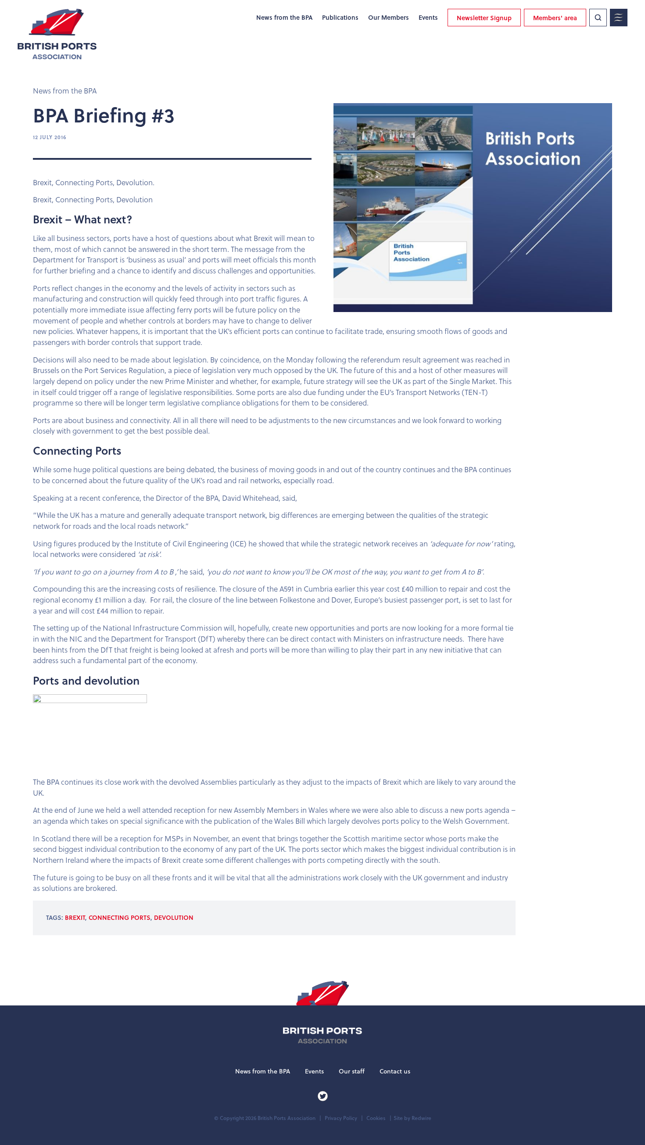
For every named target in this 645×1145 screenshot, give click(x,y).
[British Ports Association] (57, 34)
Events (428, 17)
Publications (340, 17)
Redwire (421, 1118)
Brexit (75, 917)
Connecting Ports (119, 917)
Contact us (395, 1071)
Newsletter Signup (484, 17)
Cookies (376, 1118)
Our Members (388, 17)
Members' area (555, 17)
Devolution (174, 917)
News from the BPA (284, 17)
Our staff (352, 1071)
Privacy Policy (341, 1118)
